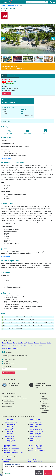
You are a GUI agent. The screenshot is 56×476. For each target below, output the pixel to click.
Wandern (36, 343)
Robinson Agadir (8, 429)
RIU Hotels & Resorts (13, 5)
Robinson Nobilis (33, 426)
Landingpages (45, 410)
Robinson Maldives (9, 431)
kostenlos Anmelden (8, 372)
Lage (35, 345)
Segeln (26, 345)
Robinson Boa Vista (9, 442)
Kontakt (43, 405)
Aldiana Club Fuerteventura (11, 447)
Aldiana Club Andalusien (35, 445)
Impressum (44, 398)
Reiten (20, 345)
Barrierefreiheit (45, 403)
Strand (30, 345)
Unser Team (44, 396)
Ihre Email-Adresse (7, 366)
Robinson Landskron (9, 433)
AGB (42, 401)
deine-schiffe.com (6, 459)
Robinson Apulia (33, 421)
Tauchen (4, 345)
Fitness (4, 343)
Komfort (40, 345)
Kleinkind (15, 348)
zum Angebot (6, 93)
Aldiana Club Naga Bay (10, 450)
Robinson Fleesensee (35, 419)
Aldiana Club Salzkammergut (11, 448)
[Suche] (46, 2)
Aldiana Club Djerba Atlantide (37, 447)
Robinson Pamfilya (8, 428)
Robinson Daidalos (9, 421)
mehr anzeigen (29, 115)
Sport (9, 75)
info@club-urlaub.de (9, 401)
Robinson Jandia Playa (35, 424)
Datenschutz (44, 399)
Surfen (49, 343)
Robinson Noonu (8, 435)
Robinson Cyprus (33, 438)
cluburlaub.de (5, 461)
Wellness (15, 345)
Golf (25, 343)
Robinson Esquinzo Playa (10, 424)
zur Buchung (15, 75)
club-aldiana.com (32, 459)
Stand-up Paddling (7, 348)
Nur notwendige (39, 472)
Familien (20, 343)
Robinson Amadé (33, 428)
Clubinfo (4, 75)
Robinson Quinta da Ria (35, 429)
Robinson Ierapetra (9, 438)
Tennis (9, 345)
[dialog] (29, 469)
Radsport (30, 343)
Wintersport (43, 343)
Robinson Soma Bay (9, 419)
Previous (3, 38)
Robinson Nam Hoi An (9, 440)
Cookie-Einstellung (9, 473)
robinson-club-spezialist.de (35, 461)
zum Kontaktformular (9, 406)
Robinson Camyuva (9, 426)
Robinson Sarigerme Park (36, 431)
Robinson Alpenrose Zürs (10, 422)
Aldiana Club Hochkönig (10, 445)
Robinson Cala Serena (35, 422)
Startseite (3, 5)
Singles (15, 343)
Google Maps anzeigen (7, 158)
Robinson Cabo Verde (35, 436)
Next (53, 38)
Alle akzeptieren (48, 472)
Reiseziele (44, 412)
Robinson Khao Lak (9, 436)
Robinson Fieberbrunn (35, 440)
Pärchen (9, 343)
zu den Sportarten (5, 256)
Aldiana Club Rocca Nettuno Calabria (13, 452)
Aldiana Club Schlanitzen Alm (37, 450)
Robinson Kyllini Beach (35, 435)
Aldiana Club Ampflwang (35, 448)
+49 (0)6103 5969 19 (9, 403)
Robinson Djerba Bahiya (35, 433)
